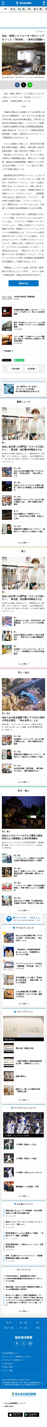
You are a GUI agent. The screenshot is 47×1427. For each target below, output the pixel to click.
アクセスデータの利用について (14, 1360)
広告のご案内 (8, 1367)
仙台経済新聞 (23, 3)
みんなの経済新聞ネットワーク (23, 1394)
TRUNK (7, 351)
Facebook (16, 1343)
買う (29, 9)
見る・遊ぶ (21, 9)
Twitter (23, 1343)
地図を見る (24, 283)
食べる (13, 9)
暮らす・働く (38, 9)
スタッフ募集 (8, 1370)
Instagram (30, 1343)
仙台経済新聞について (11, 1353)
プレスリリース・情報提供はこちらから (17, 1357)
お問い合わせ (8, 1363)
